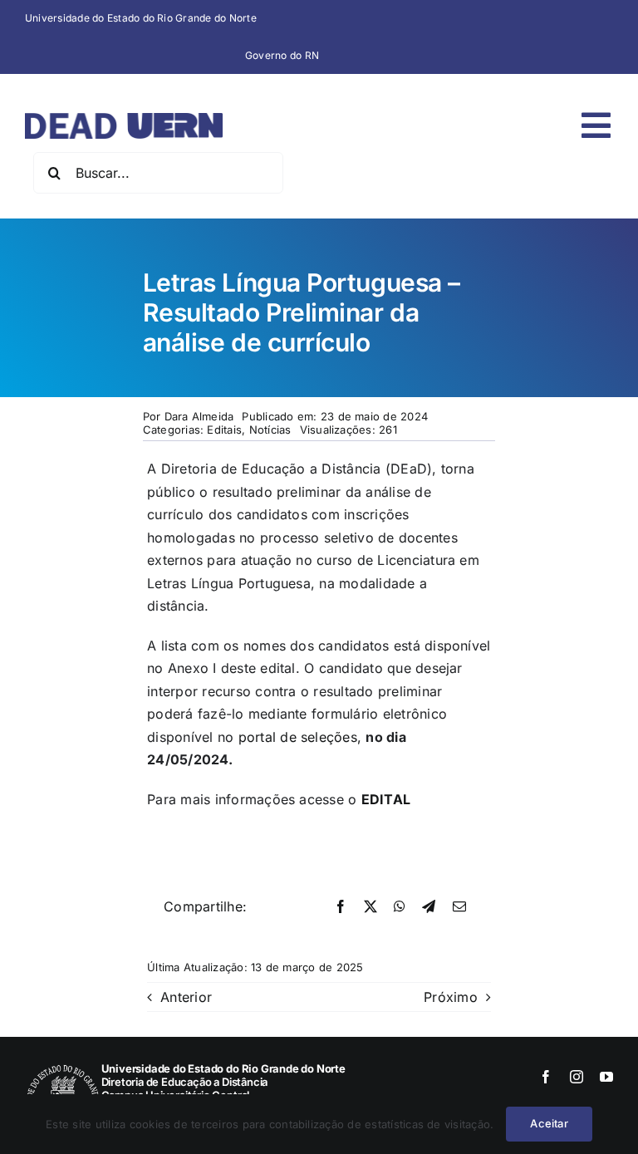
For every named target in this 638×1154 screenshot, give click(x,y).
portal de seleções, (297, 737)
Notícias (270, 429)
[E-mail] (459, 907)
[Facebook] (341, 907)
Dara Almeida (199, 416)
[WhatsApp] (399, 907)
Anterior (186, 997)
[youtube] (606, 1076)
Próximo (451, 997)
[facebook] (545, 1076)
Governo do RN (282, 55)
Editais (224, 429)
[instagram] (576, 1076)
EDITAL (385, 799)
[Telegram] (429, 907)
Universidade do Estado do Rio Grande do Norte (141, 18)
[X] (370, 907)
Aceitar (548, 1123)
